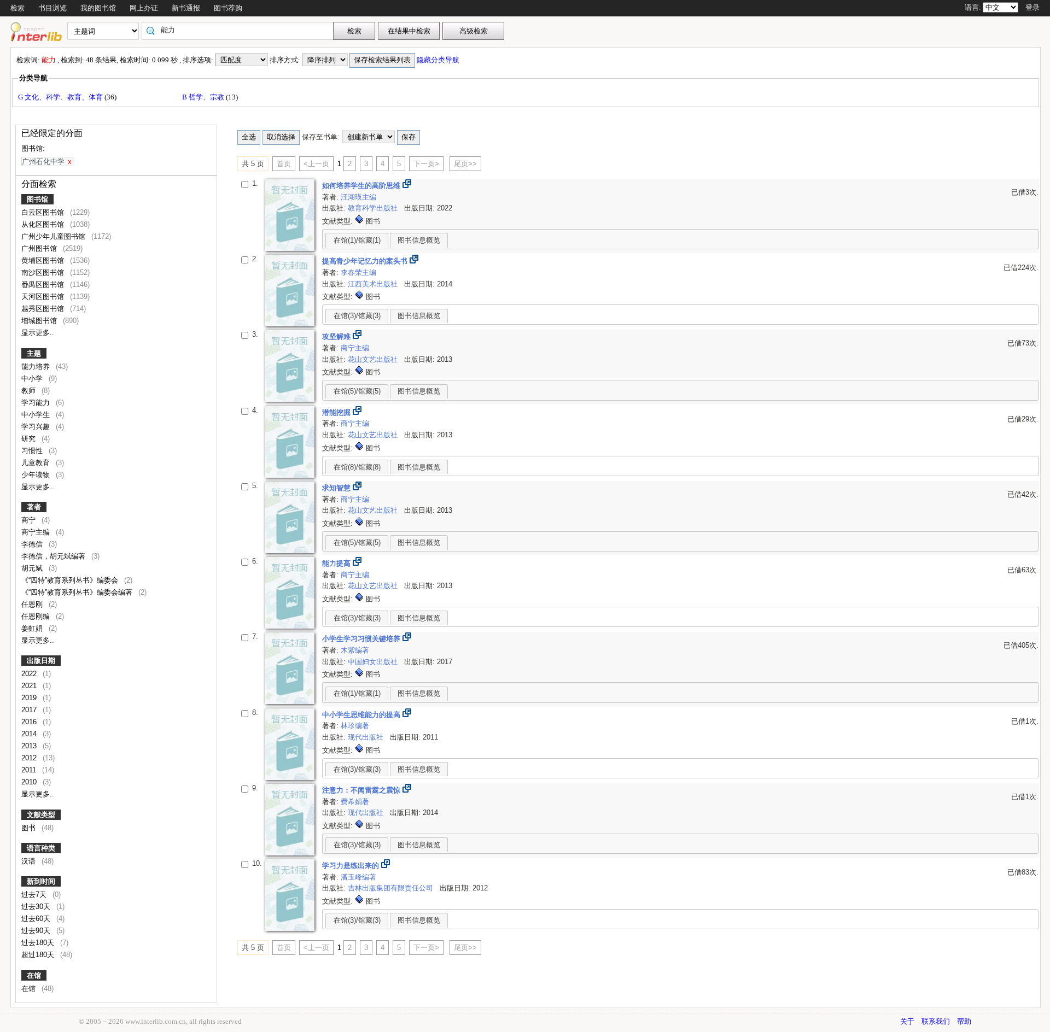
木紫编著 (355, 650)
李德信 (33, 544)
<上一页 (316, 164)
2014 (30, 734)
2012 (30, 758)
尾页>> (465, 164)
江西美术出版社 (374, 284)
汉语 (29, 861)
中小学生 (36, 415)
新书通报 (186, 8)
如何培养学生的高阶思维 (362, 185)
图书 (29, 828)
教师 (29, 390)
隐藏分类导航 (439, 60)
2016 (30, 722)
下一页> (426, 164)
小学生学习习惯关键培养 (362, 639)
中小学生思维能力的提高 (362, 715)
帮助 (964, 1021)
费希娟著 (355, 802)
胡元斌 (33, 568)
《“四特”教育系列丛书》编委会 (70, 580)
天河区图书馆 (43, 296)
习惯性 (33, 451)
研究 (29, 439)
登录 (1032, 7)
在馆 (34, 975)
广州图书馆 (40, 248)
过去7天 (35, 894)
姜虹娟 (33, 628)
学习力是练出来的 (351, 865)
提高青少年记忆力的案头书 (366, 261)
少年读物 (36, 475)
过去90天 (36, 931)
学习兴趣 (36, 427)
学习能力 (36, 402)
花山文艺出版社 (374, 359)
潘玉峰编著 (358, 877)
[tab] (356, 240)
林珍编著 (355, 726)
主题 (34, 353)
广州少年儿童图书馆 (54, 236)
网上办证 (144, 8)
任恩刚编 (36, 616)
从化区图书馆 (43, 224)
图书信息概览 (419, 240)
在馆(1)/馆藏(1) (357, 240)
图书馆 (37, 199)
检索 (17, 8)
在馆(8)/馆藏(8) (357, 467)
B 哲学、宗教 (204, 97)
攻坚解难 (337, 336)
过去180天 (38, 943)
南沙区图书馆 (43, 272)
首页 (284, 164)
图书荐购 (228, 8)
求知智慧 (337, 488)
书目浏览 (52, 8)
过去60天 (36, 918)
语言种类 (41, 848)
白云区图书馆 (43, 212)
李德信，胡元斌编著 (54, 556)
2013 (30, 746)
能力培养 (36, 366)
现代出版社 (367, 737)
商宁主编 (36, 532)
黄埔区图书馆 (43, 260)
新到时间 (41, 881)
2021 (30, 686)
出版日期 (41, 660)
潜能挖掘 (337, 412)
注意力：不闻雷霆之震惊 (362, 790)
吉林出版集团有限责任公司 (391, 888)
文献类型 (41, 815)
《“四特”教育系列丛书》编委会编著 (78, 592)
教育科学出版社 (374, 208)
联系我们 (935, 1021)
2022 (30, 674)
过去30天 (36, 906)
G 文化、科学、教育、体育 (61, 97)
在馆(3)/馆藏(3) (357, 316)
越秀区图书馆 (43, 308)
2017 (30, 710)
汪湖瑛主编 (358, 197)
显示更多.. (37, 333)
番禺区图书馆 (43, 284)
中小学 (33, 378)
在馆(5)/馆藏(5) (357, 391)
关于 (907, 1021)
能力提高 (337, 563)
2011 (29, 770)
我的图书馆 (98, 8)
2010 (30, 782)
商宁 (29, 520)
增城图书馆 (40, 320)
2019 (30, 698)
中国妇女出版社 (374, 662)
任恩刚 (33, 604)
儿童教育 (36, 463)
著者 (34, 507)
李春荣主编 (358, 272)
